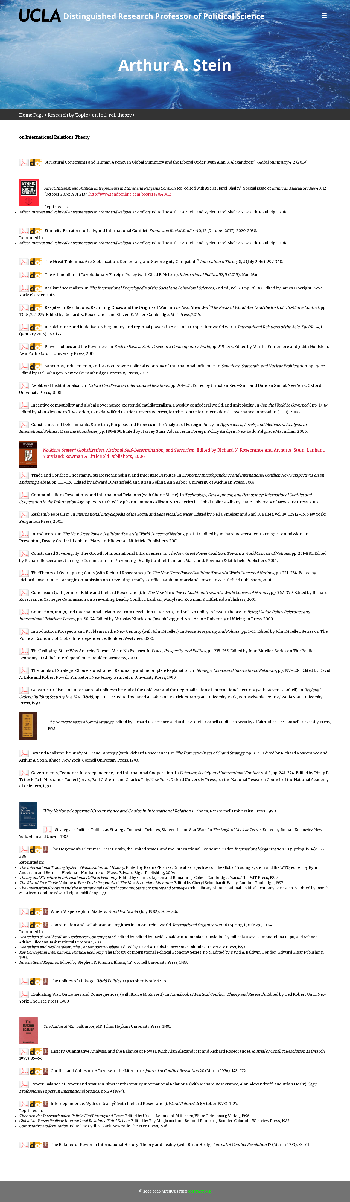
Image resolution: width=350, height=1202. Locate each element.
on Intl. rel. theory (112, 115)
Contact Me (199, 1191)
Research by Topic (68, 115)
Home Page (31, 115)
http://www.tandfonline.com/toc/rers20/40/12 (130, 194)
